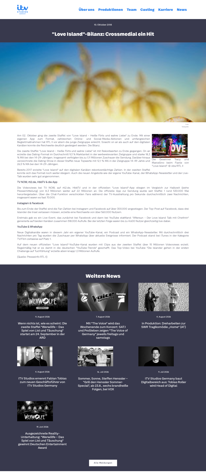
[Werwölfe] (35, 402)
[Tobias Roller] (156, 347)
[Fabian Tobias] (34, 347)
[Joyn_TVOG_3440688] (103, 284)
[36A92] (95, 347)
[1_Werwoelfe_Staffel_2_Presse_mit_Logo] (42, 284)
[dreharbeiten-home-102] (163, 284)
